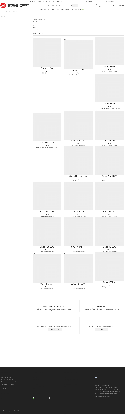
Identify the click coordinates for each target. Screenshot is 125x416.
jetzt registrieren (62, 365)
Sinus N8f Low (78, 247)
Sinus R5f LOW (78, 284)
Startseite (5, 12)
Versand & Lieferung (39, 386)
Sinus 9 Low (109, 66)
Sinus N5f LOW (109, 176)
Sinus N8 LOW (78, 211)
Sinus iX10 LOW (46, 142)
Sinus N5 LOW (78, 140)
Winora (47, 71)
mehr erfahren (54, 329)
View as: (35, 21)
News (65, 386)
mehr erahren (102, 329)
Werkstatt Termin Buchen (76, 9)
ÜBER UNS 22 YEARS (58, 9)
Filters (35, 17)
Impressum (36, 380)
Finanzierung (68, 382)
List (34, 25)
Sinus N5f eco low (78, 176)
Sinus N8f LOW (47, 247)
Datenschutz (37, 382)
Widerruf (35, 384)
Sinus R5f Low (109, 282)
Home (41, 9)
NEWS (50, 9)
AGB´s (35, 377)
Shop (10, 12)
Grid (34, 23)
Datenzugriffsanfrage (70, 384)
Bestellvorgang (37, 388)
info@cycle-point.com (8, 386)
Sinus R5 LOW (109, 247)
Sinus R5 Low (46, 284)
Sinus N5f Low (47, 211)
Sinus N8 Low (109, 211)
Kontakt (66, 9)
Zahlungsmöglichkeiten (71, 380)
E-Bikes (45, 9)
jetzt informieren (21, 365)
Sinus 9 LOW (47, 68)
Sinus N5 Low (109, 140)
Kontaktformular (104, 365)
